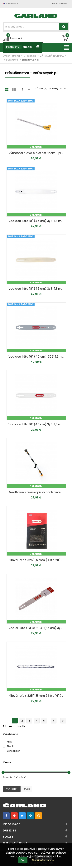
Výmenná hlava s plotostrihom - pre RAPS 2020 (37, 153)
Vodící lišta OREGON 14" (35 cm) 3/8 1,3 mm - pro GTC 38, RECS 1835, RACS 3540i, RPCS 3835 (37, 628)
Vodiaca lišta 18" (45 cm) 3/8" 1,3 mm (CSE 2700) (37, 221)
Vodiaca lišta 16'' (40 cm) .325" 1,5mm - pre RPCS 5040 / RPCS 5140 (37, 357)
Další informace (43, 860)
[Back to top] (68, 859)
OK (23, 860)
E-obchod (30, 55)
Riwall (9, 746)
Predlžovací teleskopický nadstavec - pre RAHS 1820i (37, 492)
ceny (55, 88)
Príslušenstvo (11, 59)
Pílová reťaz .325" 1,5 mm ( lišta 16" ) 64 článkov (37, 696)
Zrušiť (27, 788)
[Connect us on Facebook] (6, 815)
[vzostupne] (45, 88)
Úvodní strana (11, 55)
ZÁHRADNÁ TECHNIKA (52, 55)
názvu (39, 88)
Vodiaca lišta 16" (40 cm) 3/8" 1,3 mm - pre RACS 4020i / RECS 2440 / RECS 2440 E (37, 424)
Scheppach (13, 751)
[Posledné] (63, 720)
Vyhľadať (11, 788)
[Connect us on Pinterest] (30, 815)
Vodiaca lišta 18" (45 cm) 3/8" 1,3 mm (36, 289)
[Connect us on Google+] (14, 815)
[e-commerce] (36, 15)
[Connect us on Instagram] (38, 815)
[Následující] (53, 720)
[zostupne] (49, 88)
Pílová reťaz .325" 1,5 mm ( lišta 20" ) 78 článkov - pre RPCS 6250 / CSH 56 (37, 560)
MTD (9, 742)
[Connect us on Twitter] (22, 815)
